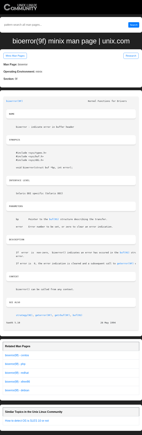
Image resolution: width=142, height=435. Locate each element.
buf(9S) (54, 219)
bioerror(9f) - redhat (17, 372)
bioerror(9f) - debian (17, 390)
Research (131, 55)
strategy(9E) (24, 315)
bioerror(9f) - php (15, 363)
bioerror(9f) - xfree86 (17, 381)
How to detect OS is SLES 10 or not (27, 420)
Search (134, 24)
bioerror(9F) (14, 101)
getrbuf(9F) (62, 315)
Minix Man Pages (15, 55)
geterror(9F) (125, 263)
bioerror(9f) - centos (17, 355)
